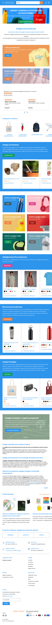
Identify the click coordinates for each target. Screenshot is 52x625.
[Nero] (23, 346)
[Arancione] (31, 346)
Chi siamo (30, 562)
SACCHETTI (26, 535)
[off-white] (8, 291)
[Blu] (25, 346)
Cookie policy (31, 585)
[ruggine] (42, 401)
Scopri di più (7, 265)
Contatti (30, 560)
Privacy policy (31, 583)
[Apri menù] (3, 2)
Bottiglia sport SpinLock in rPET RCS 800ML (11, 343)
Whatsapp (18, 550)
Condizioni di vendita (33, 581)
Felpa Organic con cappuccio (29, 289)
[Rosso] (42, 345)
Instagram (30, 566)
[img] (26, 93)
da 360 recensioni (8, 95)
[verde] (31, 291)
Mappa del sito (31, 568)
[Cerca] (41, 2)
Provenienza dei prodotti (13, 430)
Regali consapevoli (7, 575)
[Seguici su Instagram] (6, 615)
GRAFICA (41, 535)
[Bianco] (47, 345)
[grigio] (12, 291)
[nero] (4, 291)
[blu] (6, 291)
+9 (33, 291)
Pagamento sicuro (32, 575)
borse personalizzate (34, 482)
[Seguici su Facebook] (3, 615)
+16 (14, 291)
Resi (29, 579)
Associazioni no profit (8, 577)
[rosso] (10, 291)
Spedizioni (30, 577)
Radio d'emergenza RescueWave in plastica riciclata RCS (31, 398)
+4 (33, 346)
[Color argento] (29, 346)
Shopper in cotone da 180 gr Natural (10, 398)
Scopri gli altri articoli (44, 494)
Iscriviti (6, 603)
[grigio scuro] (44, 401)
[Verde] (27, 346)
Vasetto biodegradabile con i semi (11, 178)
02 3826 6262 (9, 550)
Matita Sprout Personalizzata (29, 178)
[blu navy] (49, 291)
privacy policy (9, 596)
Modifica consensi (7, 560)
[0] (48, 2)
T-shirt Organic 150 (8, 289)
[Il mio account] (45, 2)
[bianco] (27, 291)
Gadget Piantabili (8, 155)
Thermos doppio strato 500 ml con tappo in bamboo (30, 343)
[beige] (4, 401)
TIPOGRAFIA (10, 535)
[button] (25, 112)
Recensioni (30, 564)
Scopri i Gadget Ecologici (26, 21)
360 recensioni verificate (32, 611)
